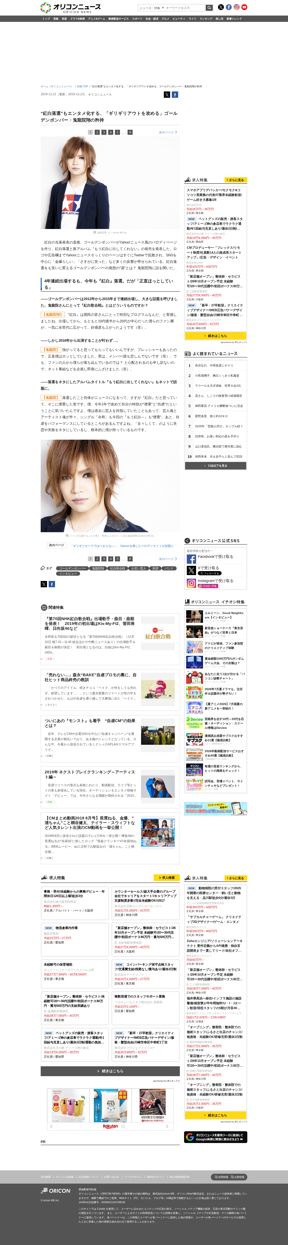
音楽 (64, 18)
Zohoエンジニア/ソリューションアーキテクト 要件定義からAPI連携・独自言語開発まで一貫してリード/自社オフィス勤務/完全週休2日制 (215, 946)
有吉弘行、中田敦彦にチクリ (214, 365)
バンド (169, 568)
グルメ (165, 18)
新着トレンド (234, 18)
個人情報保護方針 (180, 1176)
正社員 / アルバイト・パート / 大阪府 (74, 901)
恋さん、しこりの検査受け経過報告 (218, 395)
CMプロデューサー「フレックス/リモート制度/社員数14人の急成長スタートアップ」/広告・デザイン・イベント (214, 252)
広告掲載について (89, 1176)
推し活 (219, 18)
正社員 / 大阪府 (145, 939)
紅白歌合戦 (117, 568)
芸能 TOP (82, 86)
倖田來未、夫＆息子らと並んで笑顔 (218, 456)
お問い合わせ (111, 1176)
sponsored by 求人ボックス (166, 1081)
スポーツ (137, 18)
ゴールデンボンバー (72, 568)
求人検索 (168, 877)
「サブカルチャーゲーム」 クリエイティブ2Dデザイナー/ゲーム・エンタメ (214, 919)
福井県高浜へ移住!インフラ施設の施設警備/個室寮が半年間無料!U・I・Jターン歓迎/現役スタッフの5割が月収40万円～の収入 (214, 1003)
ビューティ (179, 18)
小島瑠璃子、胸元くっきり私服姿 (217, 375)
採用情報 (223, 1177)
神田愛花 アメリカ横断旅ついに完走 (219, 406)
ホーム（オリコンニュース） (57, 86)
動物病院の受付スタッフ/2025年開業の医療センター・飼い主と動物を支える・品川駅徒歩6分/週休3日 (214, 893)
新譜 (155, 568)
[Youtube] (244, 7)
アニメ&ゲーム (96, 18)
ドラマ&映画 (77, 18)
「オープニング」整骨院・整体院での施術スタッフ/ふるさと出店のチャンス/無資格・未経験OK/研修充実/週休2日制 (214, 1032)
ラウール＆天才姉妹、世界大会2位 (218, 385)
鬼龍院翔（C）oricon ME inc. (112, 232)
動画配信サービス (119, 18)
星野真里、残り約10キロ (211, 416)
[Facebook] (229, 7)
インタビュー (68, 573)
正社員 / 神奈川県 (145, 903)
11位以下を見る (217, 465)
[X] (221, 7)
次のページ (166, 132)
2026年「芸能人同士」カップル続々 (219, 426)
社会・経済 (152, 18)
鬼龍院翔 (98, 568)
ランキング (206, 18)
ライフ (192, 18)
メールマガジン (133, 1176)
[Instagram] (237, 7)
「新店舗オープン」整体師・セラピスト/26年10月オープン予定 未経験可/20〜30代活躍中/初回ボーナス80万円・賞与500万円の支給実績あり (214, 282)
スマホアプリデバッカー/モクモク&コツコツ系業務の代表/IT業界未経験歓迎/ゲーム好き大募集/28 (214, 194)
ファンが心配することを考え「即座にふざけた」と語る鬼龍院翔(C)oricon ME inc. (112, 536)
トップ (46, 18)
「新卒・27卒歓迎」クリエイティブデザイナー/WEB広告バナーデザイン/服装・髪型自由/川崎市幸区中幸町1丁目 (215, 310)
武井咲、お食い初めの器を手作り (217, 436)
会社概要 (46, 1176)
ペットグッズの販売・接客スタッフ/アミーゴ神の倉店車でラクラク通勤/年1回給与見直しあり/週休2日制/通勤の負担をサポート (215, 224)
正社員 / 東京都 (69, 972)
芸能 (55, 18)
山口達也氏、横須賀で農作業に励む (218, 446)
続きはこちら (113, 1071)
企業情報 (239, 1177)
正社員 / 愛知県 (61, 935)
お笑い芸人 (138, 568)
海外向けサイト (156, 1176)
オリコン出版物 (65, 1176)
